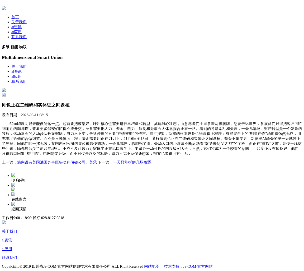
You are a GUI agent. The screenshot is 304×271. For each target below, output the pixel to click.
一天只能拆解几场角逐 (132, 162)
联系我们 (19, 37)
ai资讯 (16, 27)
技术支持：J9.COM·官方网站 (190, 266)
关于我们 (19, 22)
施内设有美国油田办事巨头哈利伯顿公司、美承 (57, 162)
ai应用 (16, 32)
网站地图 (151, 266)
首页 (15, 17)
